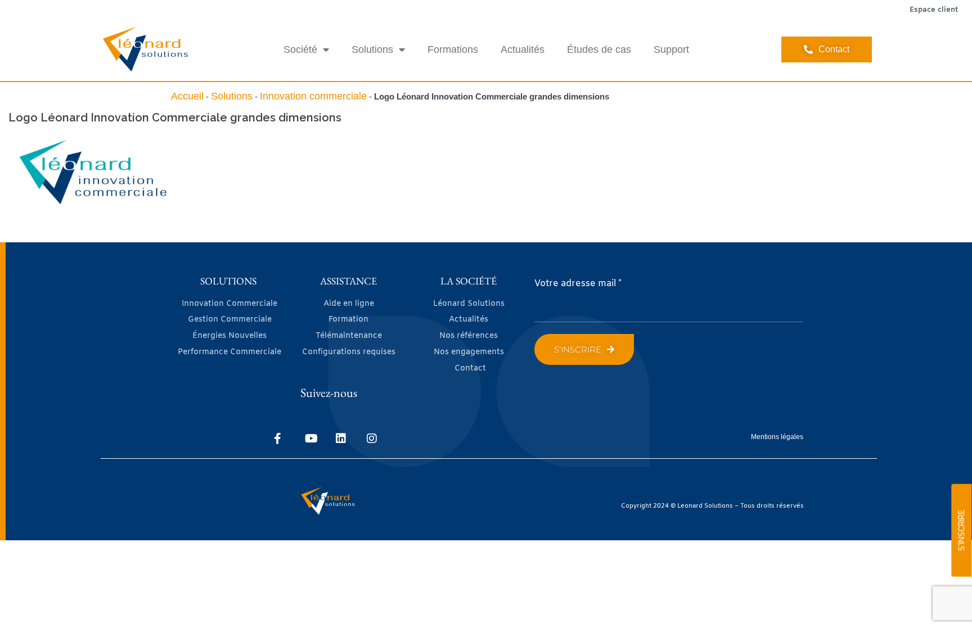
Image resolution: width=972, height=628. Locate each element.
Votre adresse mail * (578, 284)
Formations (453, 49)
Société (300, 49)
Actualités (522, 49)
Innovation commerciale (313, 96)
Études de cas (599, 49)
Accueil (187, 96)
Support (671, 49)
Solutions (372, 49)
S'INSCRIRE (961, 530)
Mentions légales (777, 437)
